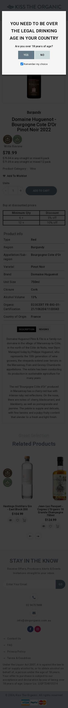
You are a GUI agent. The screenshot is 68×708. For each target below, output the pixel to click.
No (42, 55)
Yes (26, 55)
